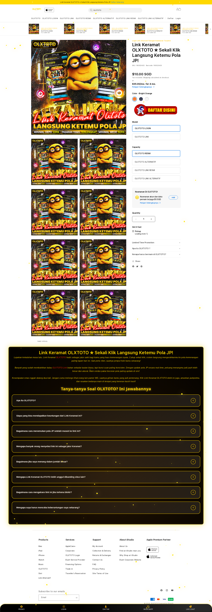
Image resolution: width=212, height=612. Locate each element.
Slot (40, 573)
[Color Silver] (147, 99)
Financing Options (73, 564)
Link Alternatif (45, 578)
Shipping (146, 77)
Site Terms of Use (100, 573)
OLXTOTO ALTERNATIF (103, 18)
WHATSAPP (148, 609)
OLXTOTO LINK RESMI (126, 18)
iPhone (42, 555)
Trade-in (69, 569)
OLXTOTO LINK (67, 18)
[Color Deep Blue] (141, 99)
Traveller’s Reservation (76, 573)
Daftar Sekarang (117, 2)
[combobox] (115, 10)
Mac (40, 546)
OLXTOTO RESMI (83, 18)
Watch (41, 560)
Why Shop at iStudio (128, 555)
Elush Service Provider (75, 560)
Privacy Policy (99, 569)
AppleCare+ (71, 546)
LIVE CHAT (190, 609)
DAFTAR (106, 609)
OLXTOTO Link (60, 368)
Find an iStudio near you (130, 551)
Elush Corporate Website (130, 560)
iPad (40, 551)
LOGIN (63, 609)
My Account (98, 546)
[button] (35, 18)
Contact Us (98, 560)
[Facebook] (134, 267)
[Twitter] (138, 267)
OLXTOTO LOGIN (50, 18)
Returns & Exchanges (102, 555)
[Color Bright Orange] (134, 99)
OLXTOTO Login (73, 555)
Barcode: (149, 65)
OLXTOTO (35, 18)
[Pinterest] (142, 267)
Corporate (70, 551)
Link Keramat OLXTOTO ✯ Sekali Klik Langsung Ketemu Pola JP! (92, 2)
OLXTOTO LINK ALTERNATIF (151, 18)
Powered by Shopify (166, 603)
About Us (123, 546)
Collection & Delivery (102, 551)
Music (41, 564)
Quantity (136, 213)
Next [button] (179, 2)
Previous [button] (32, 2)
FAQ (94, 564)
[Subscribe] (76, 598)
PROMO (21, 609)
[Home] (36, 9)
